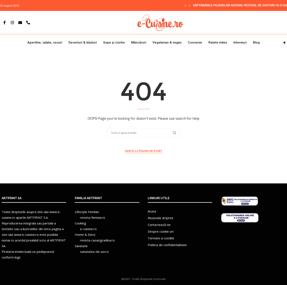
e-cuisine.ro (88, 229)
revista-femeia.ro (92, 217)
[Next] (189, 5)
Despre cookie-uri (161, 231)
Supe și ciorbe (114, 42)
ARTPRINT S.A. (37, 217)
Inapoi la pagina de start (143, 151)
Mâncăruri (138, 42)
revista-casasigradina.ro (97, 240)
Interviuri (240, 42)
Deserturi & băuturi (82, 42)
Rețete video (217, 42)
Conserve (195, 42)
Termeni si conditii (161, 238)
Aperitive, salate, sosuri (44, 42)
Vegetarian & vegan (167, 42)
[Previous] (185, 5)
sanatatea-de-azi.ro (94, 251)
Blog (256, 42)
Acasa (152, 211)
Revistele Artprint (160, 218)
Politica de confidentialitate (167, 245)
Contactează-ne (159, 225)
